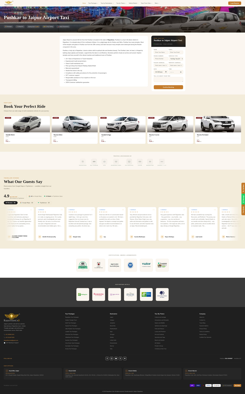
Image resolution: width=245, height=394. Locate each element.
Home (84, 3)
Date (155, 69)
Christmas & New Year (160, 348)
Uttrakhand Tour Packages (72, 337)
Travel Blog (202, 323)
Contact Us (202, 320)
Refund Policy (203, 334)
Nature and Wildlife (160, 323)
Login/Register (234, 3)
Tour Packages (92, 3)
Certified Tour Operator (205, 337)
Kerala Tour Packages (71, 348)
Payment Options (203, 326)
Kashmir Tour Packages (71, 340)
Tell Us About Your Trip (162, 76)
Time (170, 69)
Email (171, 49)
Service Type (173, 55)
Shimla (112, 337)
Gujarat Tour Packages (71, 326)
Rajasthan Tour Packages (72, 317)
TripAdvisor (44, 202)
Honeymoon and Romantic (162, 320)
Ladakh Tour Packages (71, 331)
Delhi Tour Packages (70, 323)
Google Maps (27, 202)
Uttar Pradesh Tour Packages (72, 328)
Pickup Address (159, 62)
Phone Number (158, 55)
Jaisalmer (112, 323)
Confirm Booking (168, 87)
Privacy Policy (203, 328)
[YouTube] (116, 358)
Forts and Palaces (159, 328)
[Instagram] (111, 358)
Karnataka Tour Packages (72, 346)
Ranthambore (113, 328)
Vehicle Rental (133, 3)
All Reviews (10, 202)
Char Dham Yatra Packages (72, 343)
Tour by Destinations (106, 3)
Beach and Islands (159, 340)
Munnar (112, 346)
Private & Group (159, 346)
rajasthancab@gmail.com (11, 340)
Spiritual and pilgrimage (161, 326)
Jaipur (111, 317)
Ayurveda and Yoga (160, 337)
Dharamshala (113, 343)
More (156, 3)
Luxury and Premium (160, 331)
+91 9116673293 (9, 337)
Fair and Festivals (159, 334)
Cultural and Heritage (160, 317)
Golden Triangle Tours (71, 320)
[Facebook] (107, 358)
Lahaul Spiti (113, 340)
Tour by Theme (120, 3)
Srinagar (112, 334)
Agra (111, 331)
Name (155, 49)
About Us (201, 317)
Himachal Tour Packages (71, 334)
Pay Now (237, 385)
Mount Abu (113, 326)
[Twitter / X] (120, 358)
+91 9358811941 (9, 334)
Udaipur (112, 320)
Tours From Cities (146, 3)
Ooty (111, 348)
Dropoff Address (175, 62)
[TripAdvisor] (125, 358)
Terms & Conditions (204, 331)
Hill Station (157, 343)
